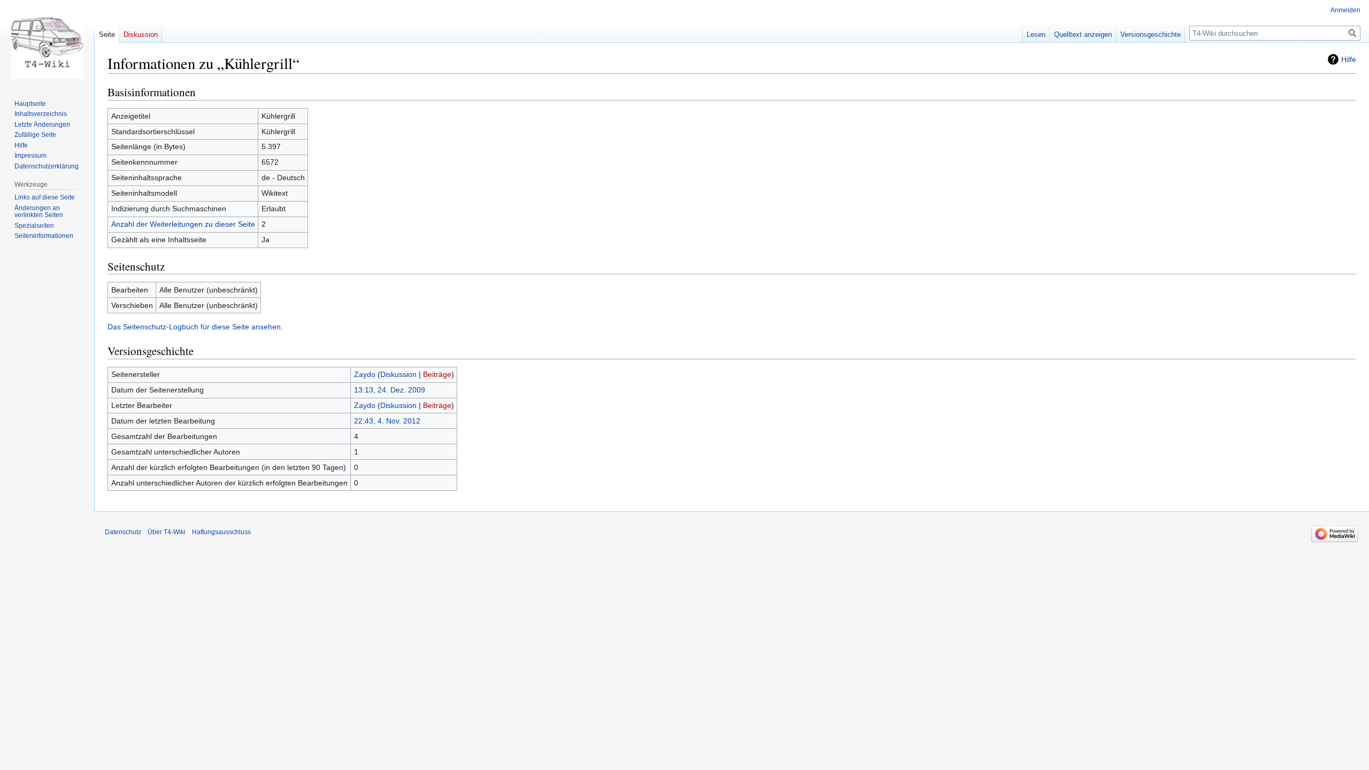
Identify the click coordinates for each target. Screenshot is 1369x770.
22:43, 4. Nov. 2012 (387, 421)
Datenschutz (123, 532)
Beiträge (437, 374)
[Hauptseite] (47, 43)
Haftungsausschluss (221, 532)
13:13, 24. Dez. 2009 (389, 390)
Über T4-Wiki (167, 532)
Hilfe (1348, 59)
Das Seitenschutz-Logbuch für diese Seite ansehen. (195, 326)
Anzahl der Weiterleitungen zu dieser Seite (183, 224)
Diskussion (398, 374)
